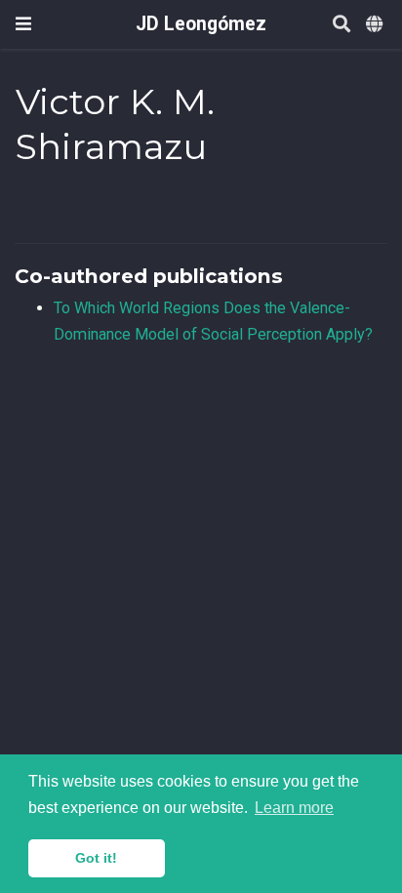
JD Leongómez (201, 24)
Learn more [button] (294, 807)
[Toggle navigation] (23, 24)
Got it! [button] (96, 858)
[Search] (341, 25)
